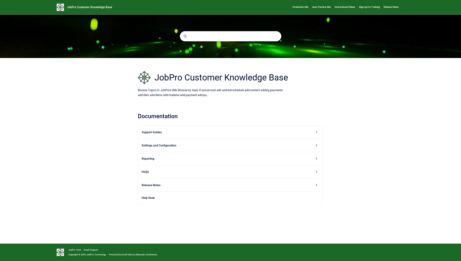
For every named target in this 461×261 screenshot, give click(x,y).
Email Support (91, 249)
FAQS (145, 172)
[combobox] (230, 36)
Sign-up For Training (369, 7)
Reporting (148, 158)
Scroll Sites (127, 254)
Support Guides (152, 132)
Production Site (300, 7)
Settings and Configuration (159, 145)
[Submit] (185, 36)
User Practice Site (321, 7)
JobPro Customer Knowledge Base (89, 7)
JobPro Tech (74, 249)
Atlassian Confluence (146, 254)
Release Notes (391, 7)
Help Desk (148, 198)
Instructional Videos (345, 7)
